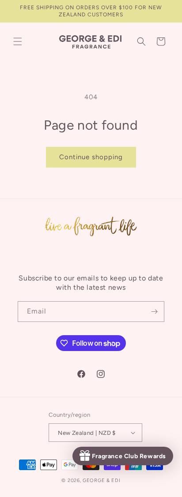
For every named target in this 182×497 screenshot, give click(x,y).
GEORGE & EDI (101, 480)
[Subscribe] (154, 311)
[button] (17, 41)
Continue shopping (91, 157)
